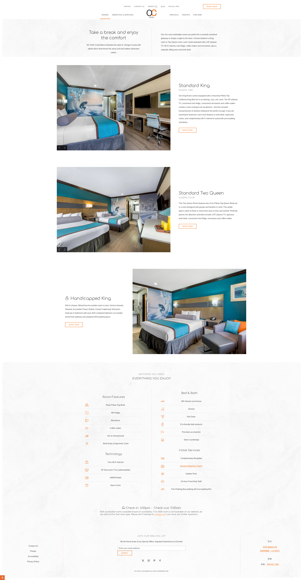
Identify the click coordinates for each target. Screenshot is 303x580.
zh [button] (164, 6)
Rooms (105, 15)
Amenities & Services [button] (123, 15)
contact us (159, 514)
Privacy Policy (33, 562)
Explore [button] (197, 15)
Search (151, 6)
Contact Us (139, 6)
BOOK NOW (188, 130)
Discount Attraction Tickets (191, 466)
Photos (127, 6)
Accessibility (33, 557)
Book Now (212, 6)
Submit (124, 555)
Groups (186, 15)
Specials (174, 15)
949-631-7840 (174, 6)
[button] (59, 147)
